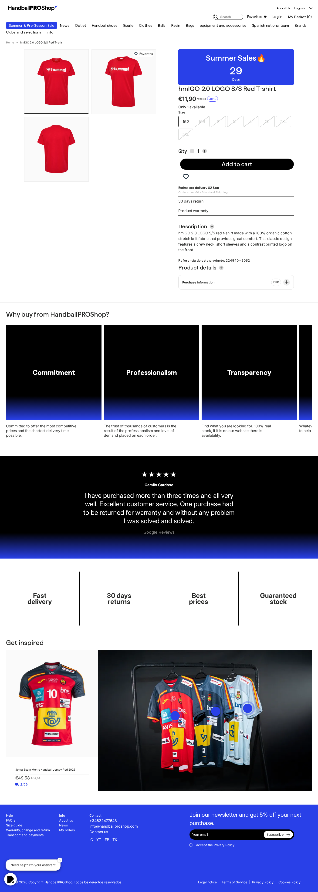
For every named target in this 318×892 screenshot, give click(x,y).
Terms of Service (234, 882)
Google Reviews (159, 532)
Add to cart (237, 164)
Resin (175, 25)
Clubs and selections (23, 32)
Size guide (14, 825)
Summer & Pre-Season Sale (31, 25)
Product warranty (193, 210)
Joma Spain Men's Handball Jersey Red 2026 (45, 769)
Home (10, 42)
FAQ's (10, 820)
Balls (162, 25)
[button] (300, 17)
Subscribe (275, 834)
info (50, 32)
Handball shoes (104, 25)
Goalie (128, 25)
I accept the (214, 845)
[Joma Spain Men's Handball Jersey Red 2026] (52, 703)
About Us (283, 8)
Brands (300, 25)
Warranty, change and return (28, 830)
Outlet (80, 25)
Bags (190, 25)
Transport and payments (25, 835)
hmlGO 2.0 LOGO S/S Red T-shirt (41, 42)
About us (66, 820)
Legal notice (207, 882)
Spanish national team (270, 25)
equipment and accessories (223, 25)
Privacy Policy (263, 882)
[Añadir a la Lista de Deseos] (136, 54)
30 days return (190, 201)
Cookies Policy (289, 882)
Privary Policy (224, 845)
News (64, 25)
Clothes (145, 25)
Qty (182, 151)
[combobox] (228, 17)
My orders (67, 830)
